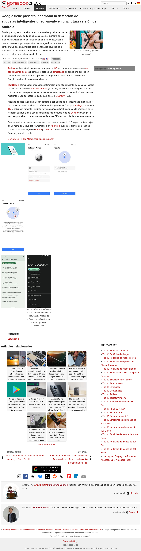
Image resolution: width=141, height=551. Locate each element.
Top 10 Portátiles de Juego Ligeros (119, 368)
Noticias (40, 8)
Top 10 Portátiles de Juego (115, 354)
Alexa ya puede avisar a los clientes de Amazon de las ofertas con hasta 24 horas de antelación (68, 459)
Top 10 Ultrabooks (111, 386)
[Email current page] (83, 476)
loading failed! (100, 68)
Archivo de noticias (70, 529)
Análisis (28, 8)
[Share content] (19, 476)
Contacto (127, 8)
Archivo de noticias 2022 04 (91, 529)
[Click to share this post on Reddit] (54, 476)
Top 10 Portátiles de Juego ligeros (119, 357)
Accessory (56, 58)
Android (6, 62)
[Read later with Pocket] (61, 476)
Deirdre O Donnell (58, 484)
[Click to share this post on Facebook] (25, 476)
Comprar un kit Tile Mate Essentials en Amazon (31, 138)
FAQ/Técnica (55, 8)
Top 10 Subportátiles (112, 383)
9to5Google (13, 84)
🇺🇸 (43, 58)
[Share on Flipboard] (69, 476)
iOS (55, 68)
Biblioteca (71, 8)
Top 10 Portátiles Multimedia (116, 350)
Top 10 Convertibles (112, 390)
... (138, 8)
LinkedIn (133, 493)
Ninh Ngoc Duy (41, 507)
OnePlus (48, 129)
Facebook (133, 512)
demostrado (58, 71)
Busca (115, 8)
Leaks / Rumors (19, 62)
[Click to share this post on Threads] (33, 476)
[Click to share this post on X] (47, 476)
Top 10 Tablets (109, 394)
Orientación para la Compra (93, 8)
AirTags (78, 105)
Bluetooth (60, 95)
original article (41, 484)
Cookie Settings (70, 541)
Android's (55, 125)
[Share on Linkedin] (76, 476)
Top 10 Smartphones (112, 412)
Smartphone (33, 62)
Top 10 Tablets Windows (114, 397)
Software (45, 62)
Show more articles (46, 444)
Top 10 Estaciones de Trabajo (117, 379)
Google (74, 112)
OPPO (38, 129)
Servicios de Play (39, 88)
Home (16, 8)
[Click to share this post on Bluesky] (40, 476)
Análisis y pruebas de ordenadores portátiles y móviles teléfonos (28, 529)
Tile (10, 108)
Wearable (55, 62)
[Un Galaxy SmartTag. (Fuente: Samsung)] (86, 40)
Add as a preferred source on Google (49, 469)
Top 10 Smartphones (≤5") (115, 416)
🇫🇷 (47, 58)
